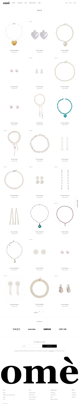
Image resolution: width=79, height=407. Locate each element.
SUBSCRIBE (28, 207)
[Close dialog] (59, 190)
